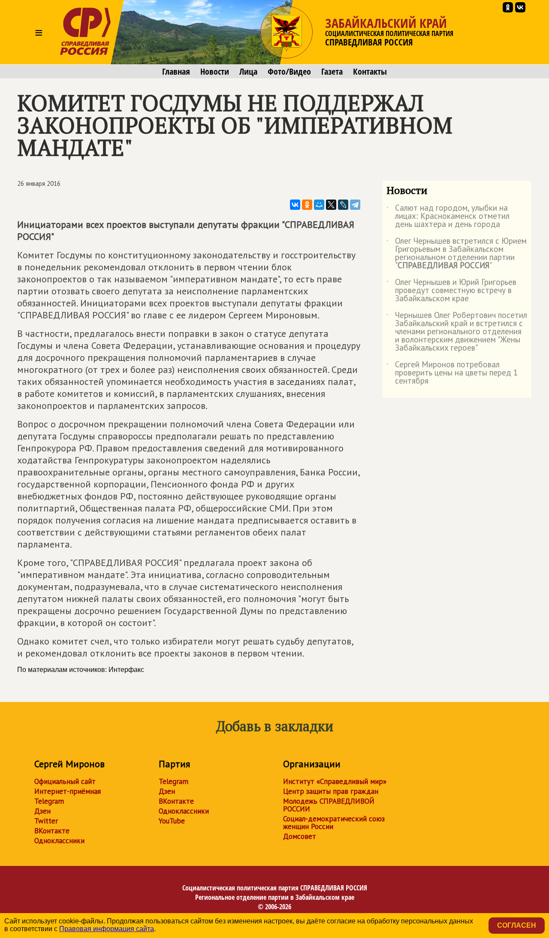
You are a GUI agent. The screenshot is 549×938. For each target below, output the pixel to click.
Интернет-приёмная (67, 791)
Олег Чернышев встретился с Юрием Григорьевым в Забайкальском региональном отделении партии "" (456, 253)
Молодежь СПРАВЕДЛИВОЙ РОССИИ (328, 805)
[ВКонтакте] (295, 205)
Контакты (370, 71)
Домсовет (299, 836)
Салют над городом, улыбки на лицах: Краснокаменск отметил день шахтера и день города (448, 216)
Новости (214, 71)
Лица (248, 71)
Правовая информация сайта (106, 928)
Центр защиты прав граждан (330, 791)
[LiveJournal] (343, 205)
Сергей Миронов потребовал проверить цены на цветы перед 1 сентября (452, 373)
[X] (331, 205)
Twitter (46, 821)
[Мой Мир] (319, 205)
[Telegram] (355, 205)
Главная (176, 71)
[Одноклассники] (307, 205)
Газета (332, 71)
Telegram (49, 801)
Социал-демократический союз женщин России (334, 822)
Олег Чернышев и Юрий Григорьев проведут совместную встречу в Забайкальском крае (451, 290)
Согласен (516, 925)
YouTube (172, 821)
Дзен (42, 811)
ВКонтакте (51, 831)
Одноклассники (59, 840)
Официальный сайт (65, 781)
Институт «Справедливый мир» (334, 781)
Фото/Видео (289, 71)
